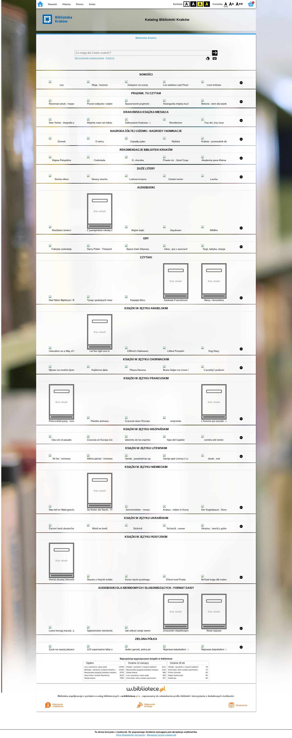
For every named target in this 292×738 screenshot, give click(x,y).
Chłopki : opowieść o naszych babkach (141, 667)
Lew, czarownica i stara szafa (95, 667)
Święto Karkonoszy (175, 675)
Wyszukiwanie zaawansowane (89, 58)
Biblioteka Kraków (146, 38)
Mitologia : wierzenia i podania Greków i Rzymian (103, 670)
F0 (225, 3)
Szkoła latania (89, 678)
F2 (239, 3)
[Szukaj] (214, 53)
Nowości (52, 4)
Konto (92, 4)
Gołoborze (172, 678)
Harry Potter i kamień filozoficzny (97, 675)
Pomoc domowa (174, 672)
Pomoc (79, 4)
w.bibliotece (129, 696)
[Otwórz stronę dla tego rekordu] (62, 82)
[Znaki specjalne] (214, 58)
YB (200, 3)
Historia (66, 4)
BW (193, 3)
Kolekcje (110, 58)
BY (207, 3)
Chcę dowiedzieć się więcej (130, 735)
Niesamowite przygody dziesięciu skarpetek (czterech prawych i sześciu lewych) (115, 672)
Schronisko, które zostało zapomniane (141, 678)
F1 (231, 3)
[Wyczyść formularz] (208, 58)
